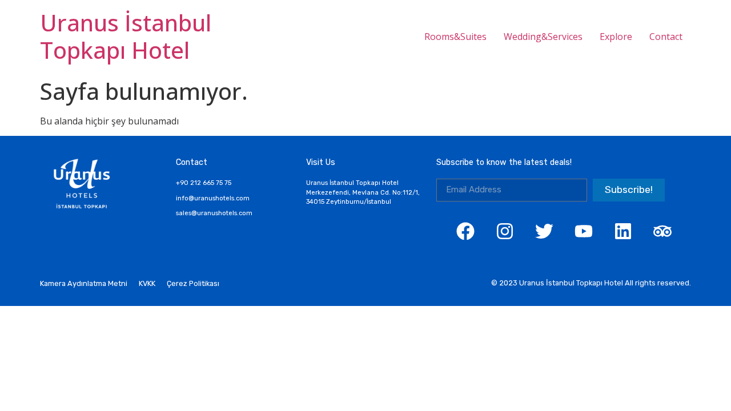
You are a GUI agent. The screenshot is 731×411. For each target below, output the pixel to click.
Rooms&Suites (455, 36)
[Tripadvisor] (662, 231)
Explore (616, 36)
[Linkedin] (623, 231)
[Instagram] (505, 231)
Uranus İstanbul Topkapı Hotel (125, 36)
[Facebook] (465, 231)
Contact (665, 36)
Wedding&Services (543, 36)
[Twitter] (544, 231)
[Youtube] (583, 231)
